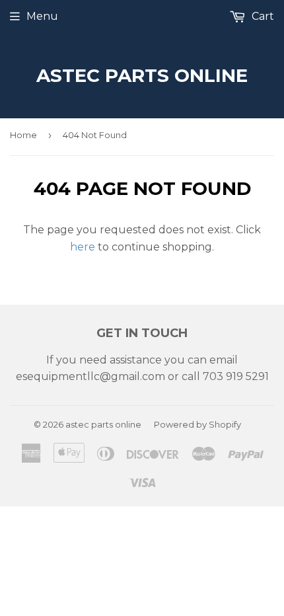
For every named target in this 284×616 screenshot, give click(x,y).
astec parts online (142, 75)
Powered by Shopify (197, 424)
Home (23, 135)
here (82, 247)
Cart (261, 16)
